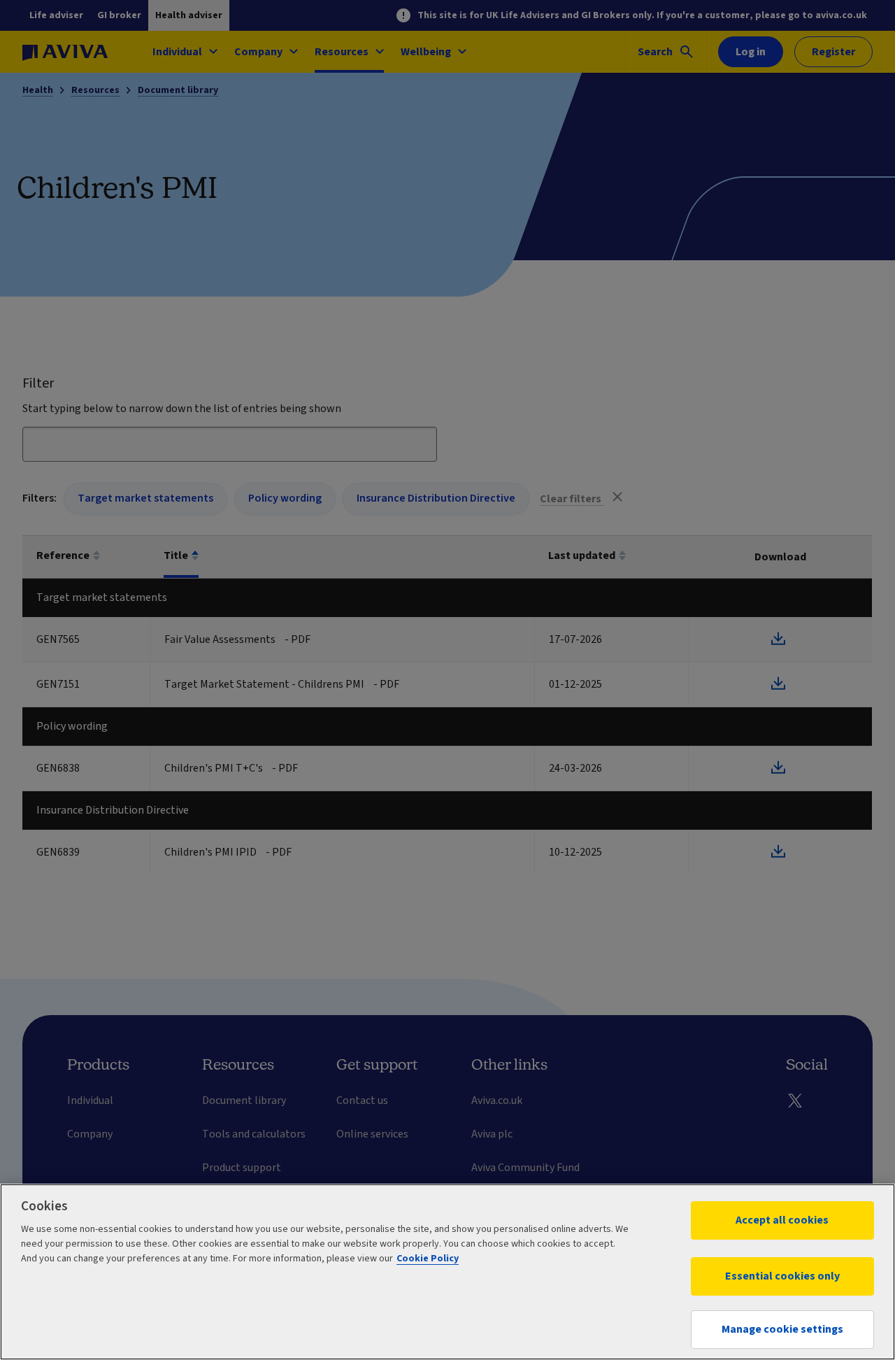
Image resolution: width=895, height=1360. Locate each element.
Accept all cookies (782, 1220)
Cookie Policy (427, 1259)
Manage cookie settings (782, 1329)
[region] (447, 1272)
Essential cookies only (782, 1276)
